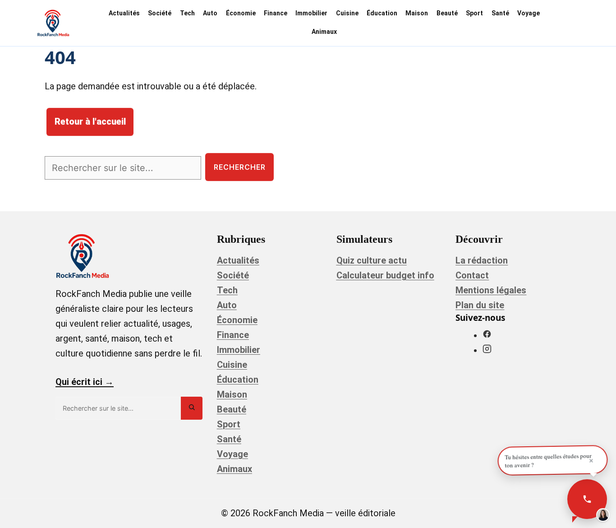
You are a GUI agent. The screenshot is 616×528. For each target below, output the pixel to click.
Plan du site (479, 305)
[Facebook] (487, 335)
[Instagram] (487, 350)
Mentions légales (490, 290)
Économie (241, 13)
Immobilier (311, 13)
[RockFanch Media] (53, 23)
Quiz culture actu (371, 260)
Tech (187, 13)
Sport (474, 13)
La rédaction (481, 260)
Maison (416, 13)
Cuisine (347, 13)
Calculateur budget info (385, 275)
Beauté (447, 13)
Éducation (382, 13)
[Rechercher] (191, 408)
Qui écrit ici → (84, 381)
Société (159, 13)
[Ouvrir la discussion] (587, 499)
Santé (500, 13)
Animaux (324, 31)
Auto (210, 13)
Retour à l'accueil (90, 121)
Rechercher (240, 166)
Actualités (124, 13)
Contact (472, 275)
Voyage (528, 13)
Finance (275, 13)
